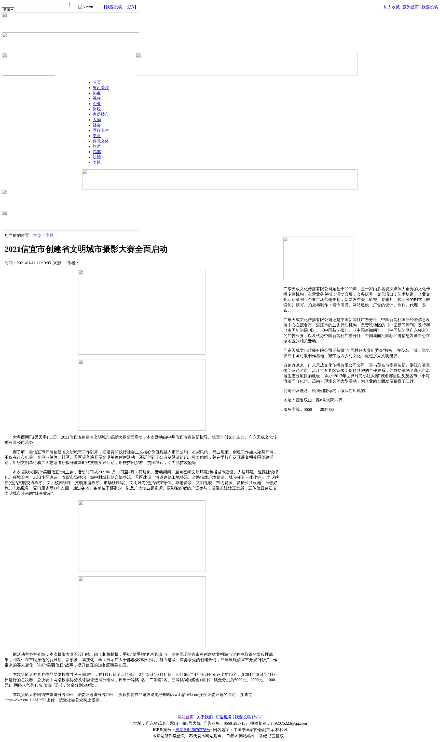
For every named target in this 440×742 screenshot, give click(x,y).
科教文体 (101, 141)
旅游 (97, 146)
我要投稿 (430, 7)
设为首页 (411, 7)
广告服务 (224, 717)
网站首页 (185, 717)
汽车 (97, 152)
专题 (97, 162)
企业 (97, 103)
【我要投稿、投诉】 (120, 7)
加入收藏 (391, 7)
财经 (97, 109)
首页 (97, 82)
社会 (97, 125)
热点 (97, 93)
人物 (97, 120)
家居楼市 (101, 114)
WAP (258, 717)
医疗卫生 (101, 130)
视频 (97, 98)
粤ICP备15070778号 (192, 730)
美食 (97, 136)
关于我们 (205, 717)
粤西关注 (101, 87)
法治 (97, 157)
